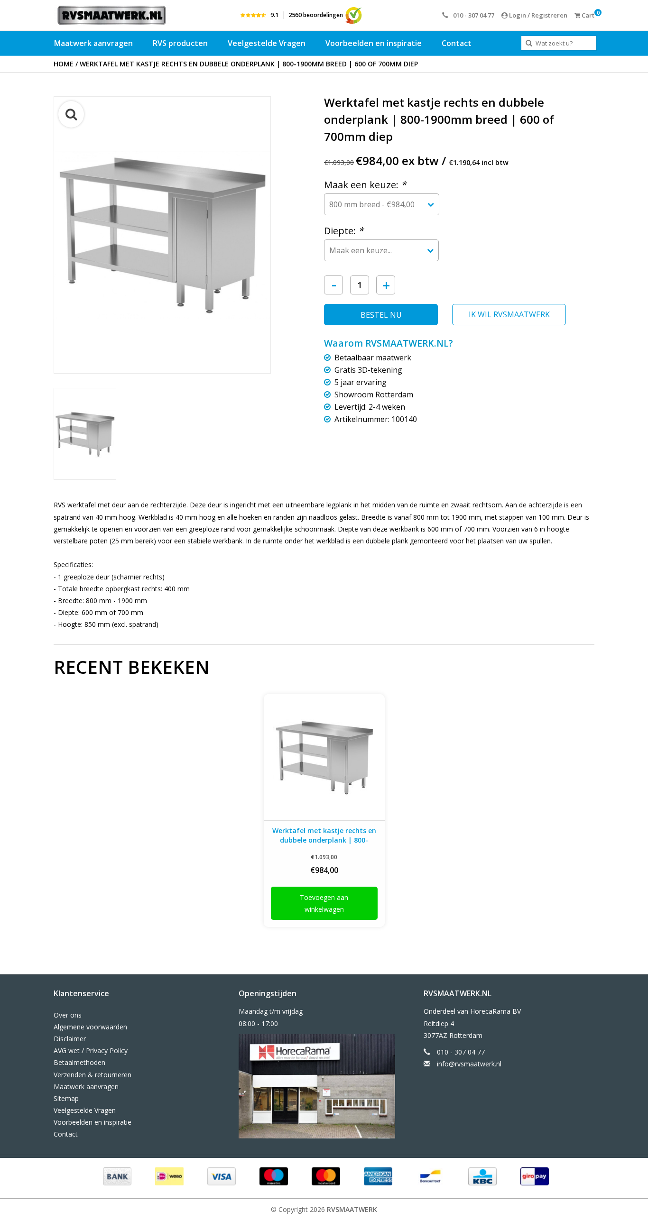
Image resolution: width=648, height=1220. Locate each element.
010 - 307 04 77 (473, 15)
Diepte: (343, 230)
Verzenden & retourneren (92, 1074)
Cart (587, 15)
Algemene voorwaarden (90, 1026)
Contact (457, 43)
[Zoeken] (529, 44)
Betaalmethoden (79, 1062)
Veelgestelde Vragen (266, 43)
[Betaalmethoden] (116, 1176)
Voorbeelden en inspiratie (373, 43)
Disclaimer (70, 1038)
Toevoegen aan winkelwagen (324, 903)
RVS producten (180, 43)
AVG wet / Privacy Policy (91, 1050)
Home (64, 63)
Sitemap (66, 1098)
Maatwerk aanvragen (93, 43)
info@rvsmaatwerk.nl (469, 1063)
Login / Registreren (537, 15)
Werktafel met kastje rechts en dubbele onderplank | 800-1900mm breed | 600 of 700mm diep (249, 63)
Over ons (68, 1014)
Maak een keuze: (365, 184)
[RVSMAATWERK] (112, 15)
